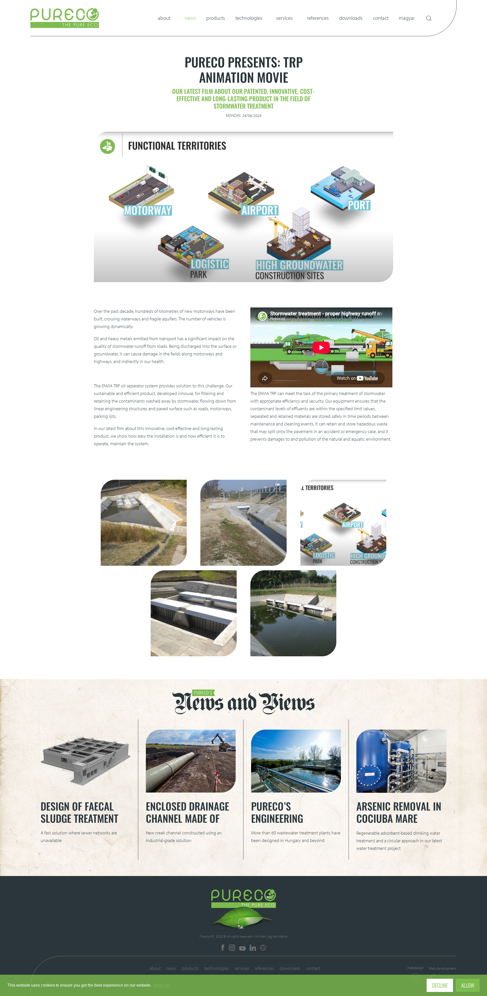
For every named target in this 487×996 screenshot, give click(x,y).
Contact (381, 17)
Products (215, 17)
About (164, 17)
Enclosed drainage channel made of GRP (187, 818)
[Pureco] (64, 26)
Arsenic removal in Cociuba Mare (398, 812)
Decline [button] (440, 985)
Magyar (407, 17)
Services (284, 17)
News (190, 17)
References (318, 17)
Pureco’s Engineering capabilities (277, 818)
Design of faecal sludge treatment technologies (79, 818)
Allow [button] (467, 985)
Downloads (350, 17)
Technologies (248, 17)
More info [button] (161, 985)
